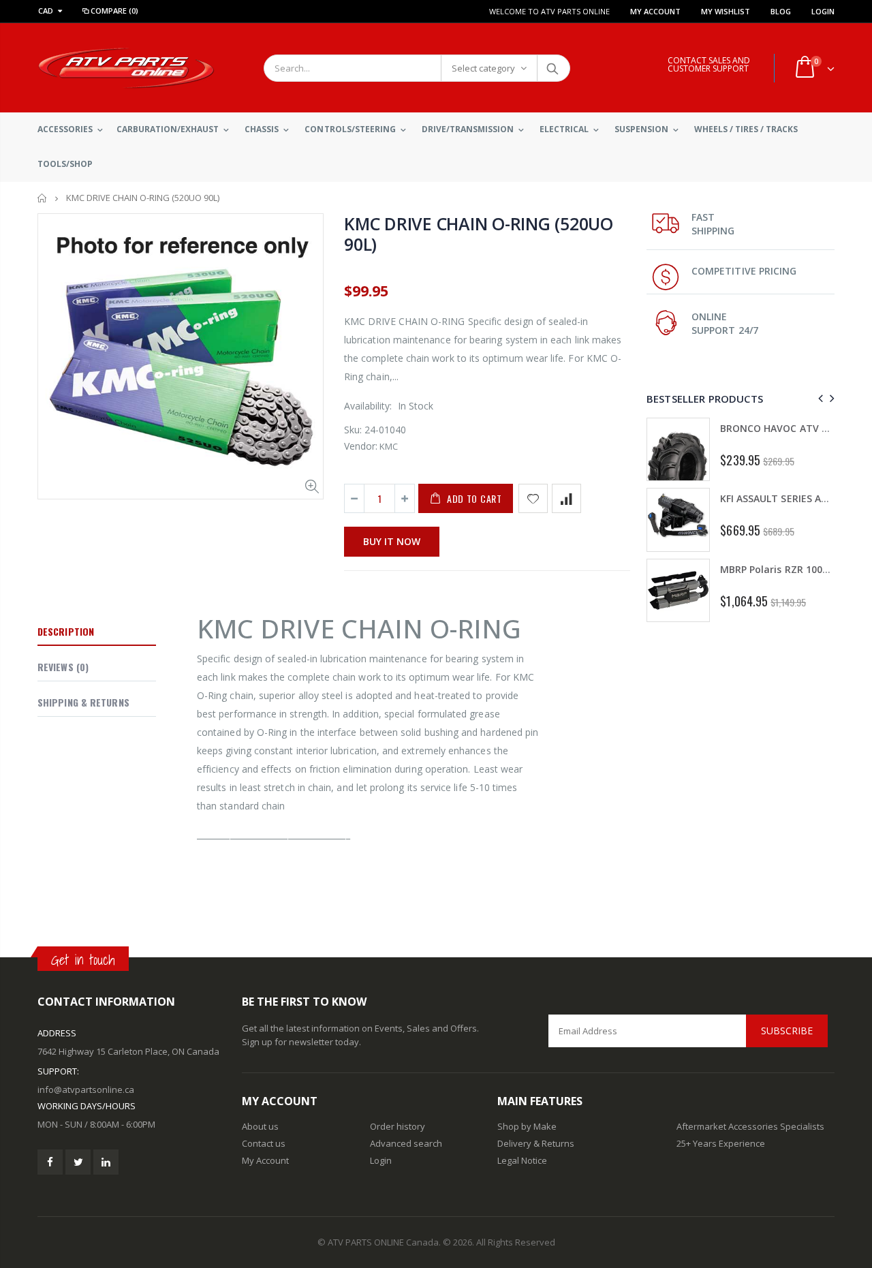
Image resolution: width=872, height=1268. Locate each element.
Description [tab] (65, 631)
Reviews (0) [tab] (63, 667)
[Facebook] (50, 1162)
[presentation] (818, 398)
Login (823, 11)
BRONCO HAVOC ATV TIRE (781, 428)
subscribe (787, 1030)
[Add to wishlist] (533, 498)
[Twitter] (78, 1162)
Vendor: (360, 445)
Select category (483, 68)
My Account (655, 11)
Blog (780, 11)
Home (42, 198)
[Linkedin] (106, 1162)
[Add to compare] (566, 498)
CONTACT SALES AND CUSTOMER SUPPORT (709, 64)
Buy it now (391, 541)
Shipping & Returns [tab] (83, 702)
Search (553, 68)
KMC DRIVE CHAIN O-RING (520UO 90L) (478, 234)
